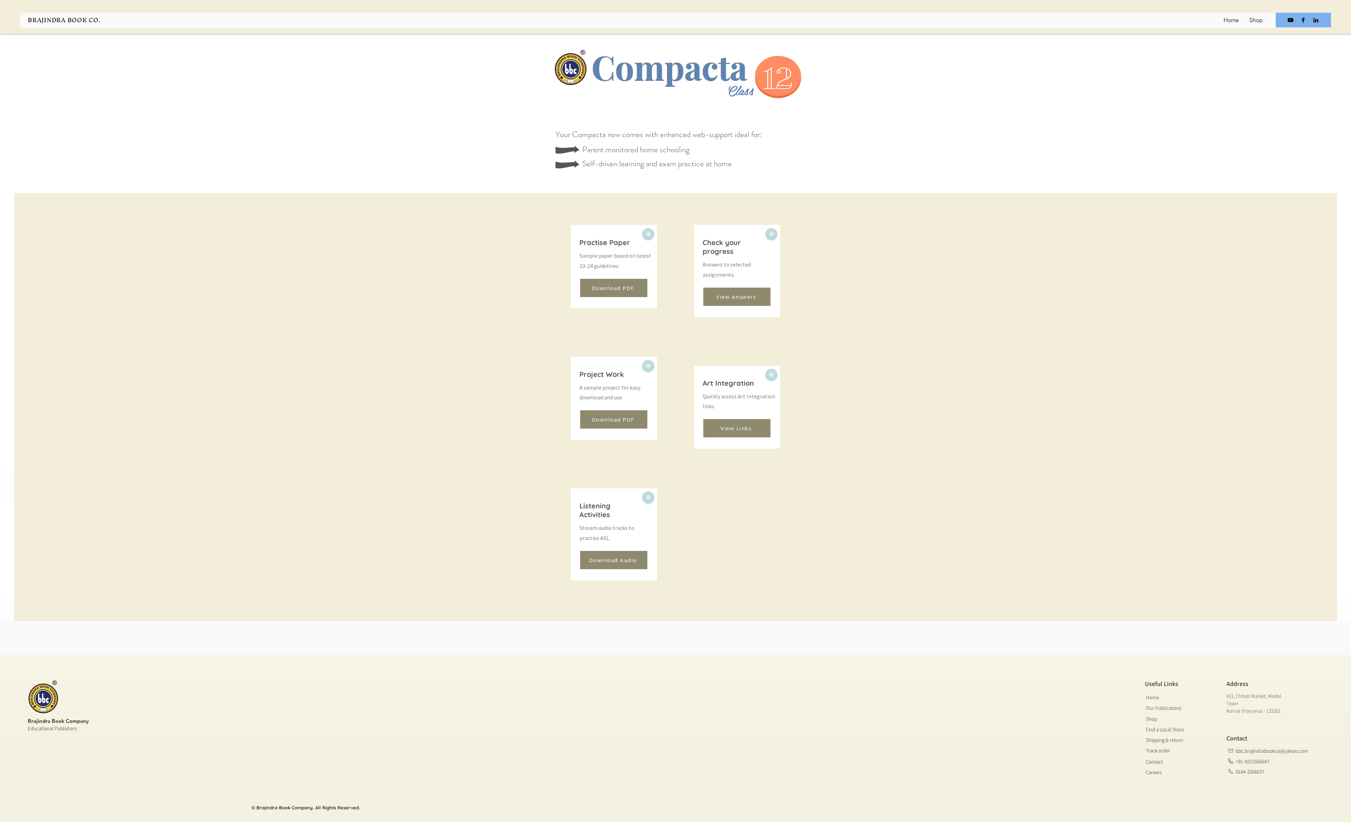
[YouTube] (1290, 20)
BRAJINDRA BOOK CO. (64, 20)
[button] (613, 419)
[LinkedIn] (1315, 20)
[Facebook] (1303, 20)
